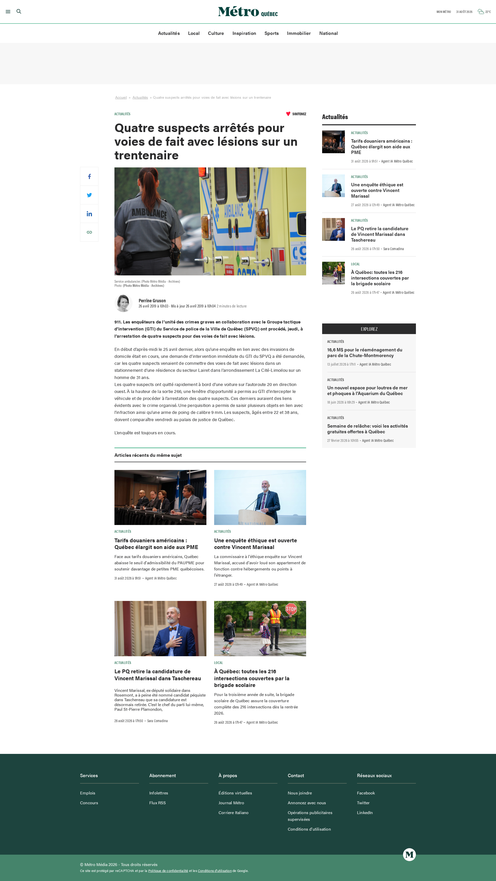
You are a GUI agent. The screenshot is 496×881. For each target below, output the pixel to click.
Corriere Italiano (234, 812)
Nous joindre (300, 793)
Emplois (87, 793)
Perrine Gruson (152, 300)
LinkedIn (365, 812)
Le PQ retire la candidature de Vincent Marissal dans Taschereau (157, 674)
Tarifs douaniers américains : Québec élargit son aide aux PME (156, 543)
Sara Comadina (157, 720)
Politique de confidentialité (168, 870)
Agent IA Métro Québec (161, 578)
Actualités (169, 33)
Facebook (366, 793)
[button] (7, 11)
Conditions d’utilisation (309, 829)
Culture (216, 33)
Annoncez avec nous (307, 803)
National (328, 33)
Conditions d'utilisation (215, 870)
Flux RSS (157, 803)
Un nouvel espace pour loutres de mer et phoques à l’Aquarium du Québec (367, 390)
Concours (89, 803)
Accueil (121, 97)
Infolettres (158, 793)
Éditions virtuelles (235, 793)
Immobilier (299, 33)
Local (194, 33)
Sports (272, 33)
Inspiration (244, 33)
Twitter (363, 803)
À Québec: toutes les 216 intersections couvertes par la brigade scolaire (252, 678)
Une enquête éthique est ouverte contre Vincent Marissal (255, 543)
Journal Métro (231, 803)
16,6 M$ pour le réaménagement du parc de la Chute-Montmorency (364, 352)
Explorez (369, 329)
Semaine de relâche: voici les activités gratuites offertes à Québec (367, 428)
